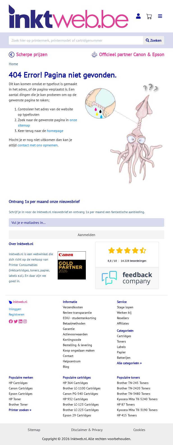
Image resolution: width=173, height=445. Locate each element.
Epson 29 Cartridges (77, 415)
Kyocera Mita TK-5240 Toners (137, 399)
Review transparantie (77, 313)
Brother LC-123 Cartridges (81, 404)
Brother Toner (18, 404)
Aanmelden (86, 234)
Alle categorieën (128, 363)
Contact (68, 356)
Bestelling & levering (77, 345)
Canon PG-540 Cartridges (80, 394)
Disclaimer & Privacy (86, 429)
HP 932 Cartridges (75, 399)
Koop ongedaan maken (79, 350)
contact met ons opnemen (38, 145)
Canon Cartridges (21, 388)
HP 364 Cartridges (75, 383)
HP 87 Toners (126, 404)
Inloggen (15, 309)
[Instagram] (25, 322)
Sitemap (34, 429)
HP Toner (15, 399)
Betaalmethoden (74, 323)
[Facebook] (11, 322)
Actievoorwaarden (75, 334)
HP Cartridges (18, 383)
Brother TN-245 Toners (132, 383)
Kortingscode (72, 340)
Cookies (139, 429)
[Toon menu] (160, 16)
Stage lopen (125, 307)
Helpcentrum (71, 361)
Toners (121, 341)
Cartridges (124, 336)
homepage (55, 130)
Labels (121, 347)
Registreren (16, 314)
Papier (121, 352)
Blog (66, 367)
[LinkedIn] (20, 322)
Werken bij (124, 313)
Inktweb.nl (20, 302)
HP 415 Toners (127, 415)
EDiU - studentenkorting (79, 318)
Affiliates (123, 323)
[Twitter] (16, 322)
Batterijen (123, 358)
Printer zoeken (19, 410)
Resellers (123, 318)
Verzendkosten (73, 307)
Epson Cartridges (20, 394)
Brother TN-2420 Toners (133, 388)
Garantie (69, 329)
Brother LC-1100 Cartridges (81, 388)
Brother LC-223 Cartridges (81, 410)
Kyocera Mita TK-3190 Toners (137, 410)
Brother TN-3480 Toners (133, 394)
